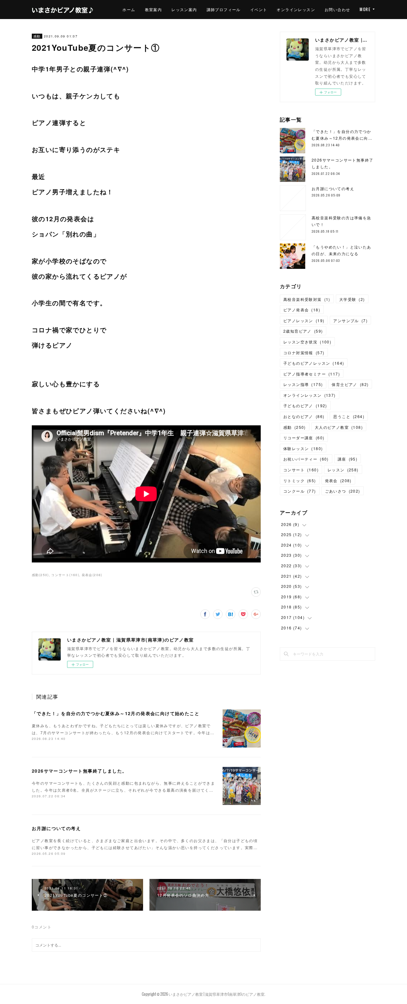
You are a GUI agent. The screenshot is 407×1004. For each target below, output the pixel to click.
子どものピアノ (305, 405)
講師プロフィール (224, 9)
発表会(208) (92, 575)
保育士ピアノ (350, 384)
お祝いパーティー (306, 459)
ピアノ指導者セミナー (311, 373)
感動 (37, 36)
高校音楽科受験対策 (306, 299)
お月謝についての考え (56, 828)
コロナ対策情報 (303, 352)
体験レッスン (303, 448)
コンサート (301, 469)
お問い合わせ (337, 9)
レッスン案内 (184, 9)
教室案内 (153, 9)
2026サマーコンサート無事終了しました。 (79, 771)
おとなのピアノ (303, 416)
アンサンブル (350, 320)
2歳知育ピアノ (303, 331)
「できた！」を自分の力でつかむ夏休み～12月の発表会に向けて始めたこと (115, 713)
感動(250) (40, 575)
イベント (258, 9)
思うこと (348, 416)
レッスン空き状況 (307, 341)
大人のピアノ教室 (339, 427)
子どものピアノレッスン (313, 363)
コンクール (299, 491)
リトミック (299, 480)
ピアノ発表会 (301, 309)
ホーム (128, 9)
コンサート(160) (65, 575)
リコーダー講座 (303, 437)
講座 (347, 459)
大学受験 (352, 299)
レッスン (343, 469)
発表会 (338, 480)
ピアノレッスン (303, 320)
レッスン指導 (303, 384)
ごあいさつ (342, 491)
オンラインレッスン (296, 9)
